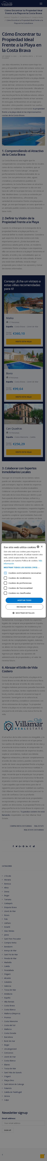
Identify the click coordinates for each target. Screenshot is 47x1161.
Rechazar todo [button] (24, 607)
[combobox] (38, 546)
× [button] (42, 547)
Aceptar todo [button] (24, 600)
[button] (23, 567)
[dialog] (23, 580)
